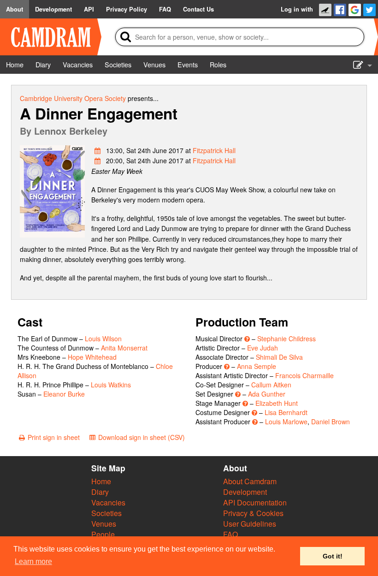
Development (245, 492)
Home (101, 481)
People (103, 534)
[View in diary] (97, 150)
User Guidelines (249, 523)
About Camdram (250, 481)
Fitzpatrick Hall (214, 150)
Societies (106, 513)
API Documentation (255, 502)
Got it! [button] (333, 556)
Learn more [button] (33, 561)
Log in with (297, 9)
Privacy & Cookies (253, 513)
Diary (100, 492)
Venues (103, 523)
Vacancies (108, 502)
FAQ (230, 534)
